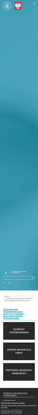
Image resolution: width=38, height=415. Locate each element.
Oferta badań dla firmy (19, 351)
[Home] (7, 5)
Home (7, 296)
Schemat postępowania (19, 331)
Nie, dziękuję (16, 412)
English (9, 283)
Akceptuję (5, 412)
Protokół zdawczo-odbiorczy (19, 372)
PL (5, 283)
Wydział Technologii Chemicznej (19, 272)
